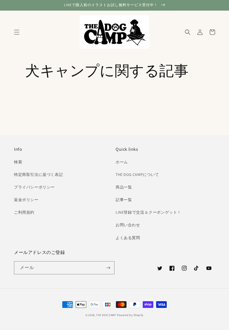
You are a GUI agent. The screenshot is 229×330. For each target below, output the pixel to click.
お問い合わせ (128, 224)
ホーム (122, 161)
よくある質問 (128, 237)
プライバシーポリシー (34, 187)
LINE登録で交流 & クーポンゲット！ (148, 212)
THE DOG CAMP (106, 315)
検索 (18, 161)
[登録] (108, 267)
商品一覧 (124, 187)
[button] (17, 32)
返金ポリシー (26, 199)
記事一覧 (124, 199)
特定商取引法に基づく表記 (38, 174)
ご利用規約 (24, 212)
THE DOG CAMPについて (137, 174)
